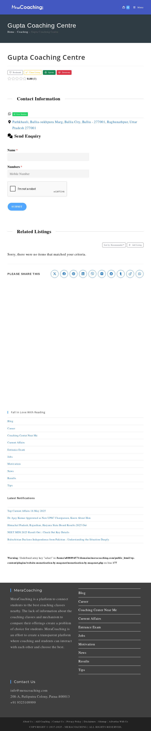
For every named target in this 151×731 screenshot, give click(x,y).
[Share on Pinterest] (73, 274)
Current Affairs (16, 442)
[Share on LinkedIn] (83, 274)
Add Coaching (42, 721)
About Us (28, 721)
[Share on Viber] (92, 274)
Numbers (14, 167)
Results (11, 478)
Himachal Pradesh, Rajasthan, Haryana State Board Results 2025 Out (47, 525)
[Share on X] (55, 274)
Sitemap (102, 721)
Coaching (22, 32)
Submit (17, 206)
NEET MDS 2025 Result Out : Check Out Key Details (38, 532)
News (10, 471)
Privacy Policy (73, 721)
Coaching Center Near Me (22, 435)
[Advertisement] (75, 313)
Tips (10, 485)
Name (12, 150)
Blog (10, 421)
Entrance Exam (16, 449)
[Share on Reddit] (111, 274)
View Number (21, 114)
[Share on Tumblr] (121, 274)
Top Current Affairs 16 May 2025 (26, 511)
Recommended (113, 245)
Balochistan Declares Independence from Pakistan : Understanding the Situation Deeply (58, 539)
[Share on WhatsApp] (140, 274)
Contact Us (58, 721)
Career (11, 428)
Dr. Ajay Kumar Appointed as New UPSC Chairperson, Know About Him (48, 518)
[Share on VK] (102, 274)
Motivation (14, 464)
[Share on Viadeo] (130, 274)
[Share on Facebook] (64, 274)
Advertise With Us (118, 721)
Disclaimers (90, 721)
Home (10, 32)
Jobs (10, 456)
